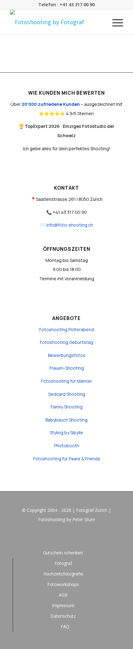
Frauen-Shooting (66, 368)
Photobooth (66, 445)
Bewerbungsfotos (66, 355)
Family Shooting (67, 407)
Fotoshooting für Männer (66, 381)
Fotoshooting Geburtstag (66, 342)
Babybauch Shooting (66, 420)
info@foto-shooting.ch (69, 225)
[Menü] (114, 22)
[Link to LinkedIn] (75, 536)
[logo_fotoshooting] (55, 22)
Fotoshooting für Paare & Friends (66, 459)
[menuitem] (114, 22)
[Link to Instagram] (66, 536)
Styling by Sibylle (66, 432)
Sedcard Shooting (66, 394)
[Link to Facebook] (57, 536)
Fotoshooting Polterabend (66, 329)
